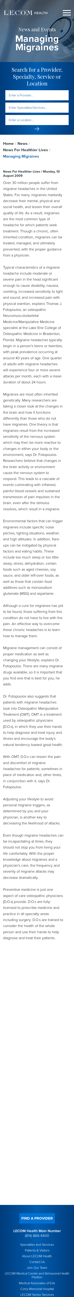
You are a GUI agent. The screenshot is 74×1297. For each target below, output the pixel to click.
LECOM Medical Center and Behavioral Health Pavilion (37, 1275)
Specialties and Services (37, 1245)
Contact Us (37, 1262)
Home (8, 143)
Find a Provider (37, 1218)
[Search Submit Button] (37, 129)
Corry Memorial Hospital (37, 1289)
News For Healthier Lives (25, 150)
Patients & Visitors (37, 1250)
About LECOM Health (37, 1256)
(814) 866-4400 (37, 1235)
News (22, 143)
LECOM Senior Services (37, 1295)
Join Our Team (37, 1268)
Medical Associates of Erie (37, 1283)
